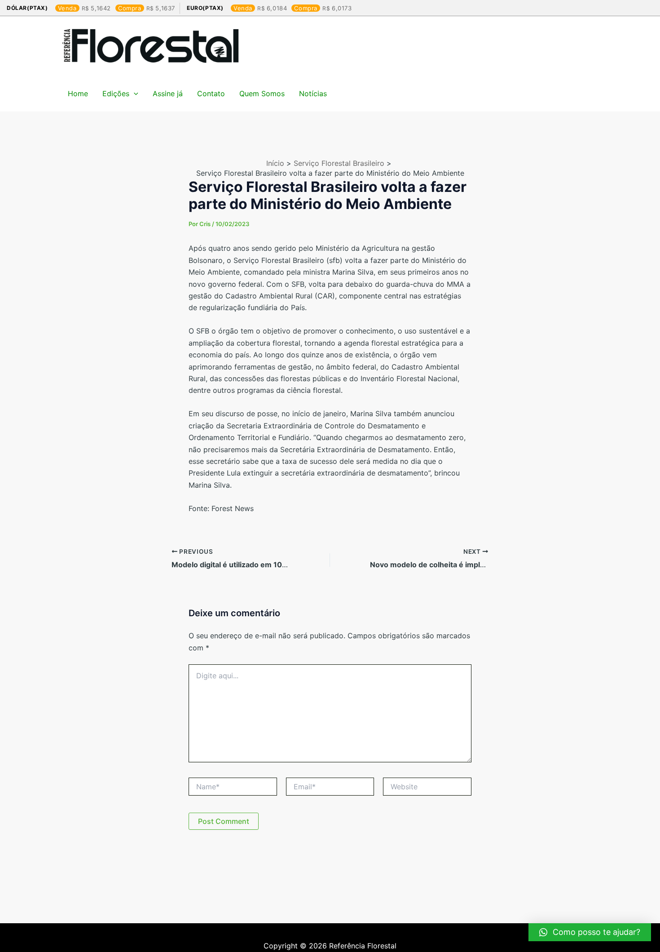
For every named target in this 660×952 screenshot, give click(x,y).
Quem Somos (262, 93)
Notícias (313, 93)
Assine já (168, 93)
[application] (133, 93)
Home (78, 93)
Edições (115, 93)
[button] (589, 932)
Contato (211, 93)
